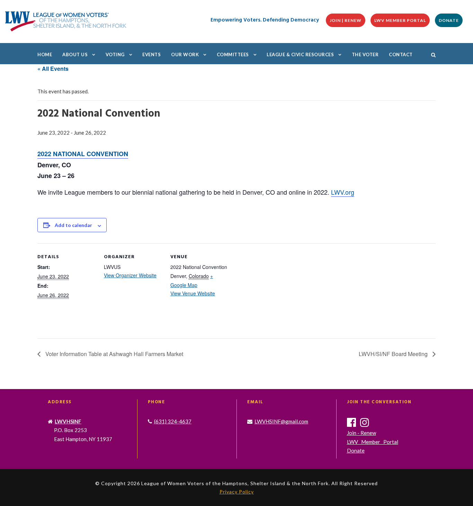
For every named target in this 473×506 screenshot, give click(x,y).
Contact (401, 54)
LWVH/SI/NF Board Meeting (394, 354)
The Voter (365, 54)
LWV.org (342, 191)
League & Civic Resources (300, 54)
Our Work (185, 54)
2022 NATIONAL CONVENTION (82, 153)
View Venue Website (192, 293)
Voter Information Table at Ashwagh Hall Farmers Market (113, 354)
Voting (115, 54)
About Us (75, 54)
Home (44, 54)
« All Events (53, 69)
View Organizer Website (130, 275)
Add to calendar (73, 225)
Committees (233, 54)
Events (151, 54)
